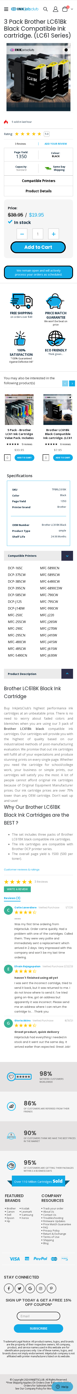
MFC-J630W (48, 655)
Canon (11, 1211)
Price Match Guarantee (57, 1224)
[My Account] (55, 9)
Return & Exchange (54, 1233)
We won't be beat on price (55, 323)
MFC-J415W (48, 642)
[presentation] (72, 383)
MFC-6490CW (50, 581)
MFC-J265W (48, 622)
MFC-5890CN (49, 568)
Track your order (53, 1208)
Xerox (25, 1217)
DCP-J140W (16, 608)
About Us (48, 1211)
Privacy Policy (51, 1230)
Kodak (25, 1208)
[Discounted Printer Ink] (24, 9)
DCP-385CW (17, 581)
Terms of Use (51, 1236)
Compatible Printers (38, 181)
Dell (9, 1214)
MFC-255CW (17, 622)
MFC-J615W (48, 649)
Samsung (27, 1214)
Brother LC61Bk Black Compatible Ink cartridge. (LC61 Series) (57, 434)
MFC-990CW (49, 608)
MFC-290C (15, 628)
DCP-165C (15, 568)
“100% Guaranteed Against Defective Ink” (21, 360)
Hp (8, 1221)
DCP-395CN (16, 588)
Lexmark (27, 1211)
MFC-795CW (49, 601)
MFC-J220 (47, 615)
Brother (11, 1208)
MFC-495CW (17, 649)
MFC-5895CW (50, 575)
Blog (45, 1243)
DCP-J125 (15, 601)
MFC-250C (15, 615)
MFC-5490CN (17, 655)
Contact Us (49, 1214)
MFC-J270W (48, 628)
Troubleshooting (53, 1217)
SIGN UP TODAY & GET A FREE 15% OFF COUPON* (38, 1302)
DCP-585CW (17, 595)
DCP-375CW (17, 575)
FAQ (45, 1227)
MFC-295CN (16, 635)
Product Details (38, 191)
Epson (10, 1217)
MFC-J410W (48, 635)
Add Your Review (56, 143)
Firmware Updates (54, 1221)
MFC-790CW (49, 595)
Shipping (48, 1240)
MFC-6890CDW (51, 588)
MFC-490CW (17, 642)
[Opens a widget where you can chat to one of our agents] (62, 1387)
